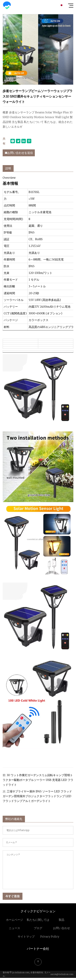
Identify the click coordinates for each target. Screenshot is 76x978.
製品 (61, 919)
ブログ (38, 928)
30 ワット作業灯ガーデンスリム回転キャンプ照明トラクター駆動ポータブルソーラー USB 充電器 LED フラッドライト (38, 779)
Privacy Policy (49, 936)
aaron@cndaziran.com (61, 974)
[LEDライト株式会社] (7, 5)
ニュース (14, 928)
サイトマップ (26, 936)
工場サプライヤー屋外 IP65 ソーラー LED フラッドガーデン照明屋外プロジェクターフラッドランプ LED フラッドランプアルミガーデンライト (37, 796)
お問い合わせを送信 (20, 153)
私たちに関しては (38, 919)
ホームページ (14, 919)
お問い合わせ (61, 928)
